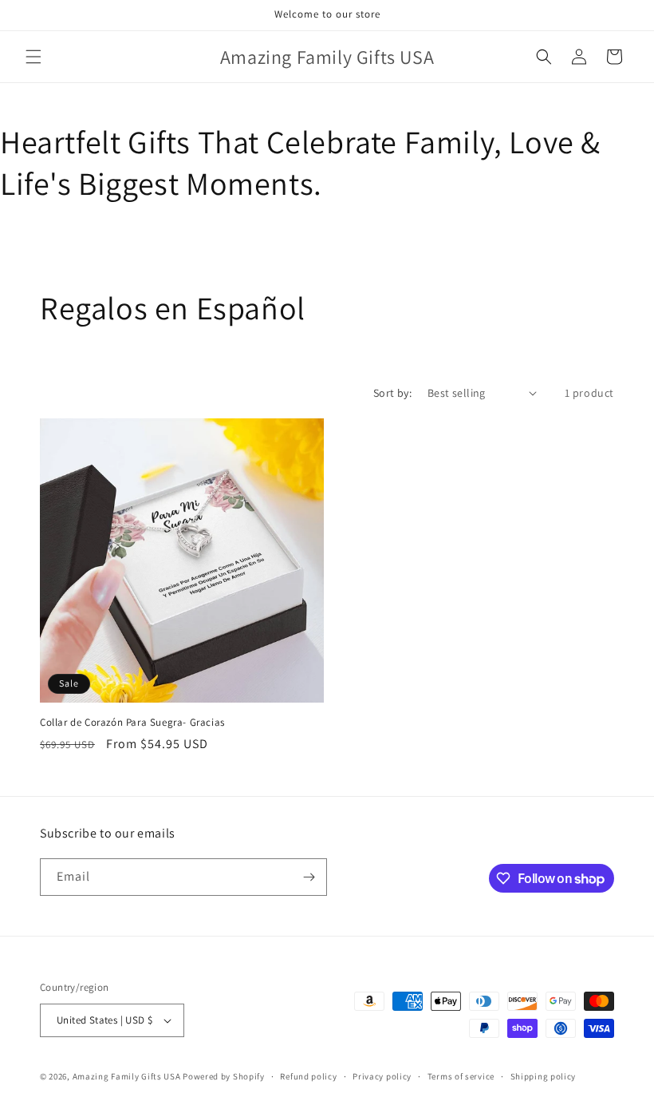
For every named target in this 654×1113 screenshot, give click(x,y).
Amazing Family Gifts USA (127, 1076)
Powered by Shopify (224, 1076)
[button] (33, 56)
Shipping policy (543, 1076)
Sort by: (392, 393)
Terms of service (460, 1076)
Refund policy (308, 1076)
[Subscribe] (308, 877)
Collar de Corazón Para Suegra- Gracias (132, 722)
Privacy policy (382, 1076)
